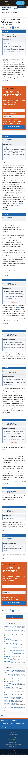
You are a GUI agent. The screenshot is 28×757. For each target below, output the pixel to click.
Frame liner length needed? (18, 683)
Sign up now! (15, 617)
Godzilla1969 (15, 636)
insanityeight (14, 640)
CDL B (12, 123)
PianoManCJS (15, 688)
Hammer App (13, 742)
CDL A (5, 123)
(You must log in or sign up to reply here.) (10, 609)
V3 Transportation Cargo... (18, 630)
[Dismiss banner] (26, 3)
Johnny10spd (15, 680)
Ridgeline (9, 217)
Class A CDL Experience (9, 113)
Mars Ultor (13, 709)
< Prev (2, 27)
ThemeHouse (23, 754)
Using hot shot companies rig (17, 650)
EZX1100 (9, 510)
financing (18, 307)
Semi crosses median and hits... (18, 674)
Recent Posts (14, 12)
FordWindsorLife (7, 656)
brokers (21, 203)
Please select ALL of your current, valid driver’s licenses (12, 120)
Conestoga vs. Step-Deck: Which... (16, 700)
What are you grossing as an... (18, 661)
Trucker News (13, 735)
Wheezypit (13, 704)
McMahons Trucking (8, 694)
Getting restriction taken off (18, 678)
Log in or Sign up (22, 6)
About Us (13, 732)
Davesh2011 (14, 662)
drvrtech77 (13, 671)
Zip (4, 107)
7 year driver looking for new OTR (18, 707)
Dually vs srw (14, 643)
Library (13, 737)
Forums (16, 8)
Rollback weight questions (16, 647)
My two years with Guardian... (15, 697)
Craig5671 (12, 652)
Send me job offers (14, 127)
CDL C (19, 123)
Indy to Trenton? (15, 687)
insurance (11, 59)
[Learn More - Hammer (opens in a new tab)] (14, 3)
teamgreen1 (10, 35)
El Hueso (12, 659)
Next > (18, 27)
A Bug (10, 698)
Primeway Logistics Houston (18, 626)
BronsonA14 (14, 684)
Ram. (9, 701)
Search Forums (5, 12)
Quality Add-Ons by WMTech (14, 753)
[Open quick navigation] (25, 16)
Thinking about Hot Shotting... (18, 634)
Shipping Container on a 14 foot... (17, 658)
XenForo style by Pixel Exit (14, 752)
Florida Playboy (11, 371)
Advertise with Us (13, 740)
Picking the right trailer (16, 639)
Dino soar (12, 649)
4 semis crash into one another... (18, 670)
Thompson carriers (15, 703)
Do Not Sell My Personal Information (13, 745)
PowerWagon (11, 334)
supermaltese (15, 627)
